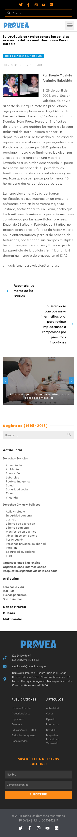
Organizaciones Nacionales (21, 562)
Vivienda (12, 497)
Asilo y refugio (15, 511)
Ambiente (12, 469)
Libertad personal (17, 527)
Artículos (11, 579)
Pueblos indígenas (18, 481)
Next (71, 380)
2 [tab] (27, 403)
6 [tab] (46, 403)
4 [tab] (36, 403)
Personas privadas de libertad (26, 544)
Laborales (12, 477)
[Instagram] (36, 5)
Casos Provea (14, 607)
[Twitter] (21, 5)
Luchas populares (14, 595)
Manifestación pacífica (21, 531)
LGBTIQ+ (9, 591)
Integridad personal (19, 515)
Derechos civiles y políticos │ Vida (23, 56)
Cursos (9, 613)
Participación (15, 539)
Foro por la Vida (13, 587)
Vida (9, 555)
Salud (10, 485)
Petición (11, 548)
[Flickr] (51, 5)
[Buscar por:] (38, 435)
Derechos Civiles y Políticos (21, 504)
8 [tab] (55, 403)
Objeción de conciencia (21, 535)
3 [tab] (31, 403)
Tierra (10, 493)
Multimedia (12, 619)
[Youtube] (43, 5)
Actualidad (12, 450)
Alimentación (14, 465)
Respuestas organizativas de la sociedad (30, 571)
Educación (13, 473)
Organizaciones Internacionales (24, 567)
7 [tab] (50, 403)
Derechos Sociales (15, 458)
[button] (69, 25)
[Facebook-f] (28, 5)
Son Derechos (12, 599)
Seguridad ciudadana (20, 551)
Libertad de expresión (20, 523)
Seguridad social (17, 489)
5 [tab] (41, 403)
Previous (5, 380)
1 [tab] (22, 403)
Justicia (11, 519)
